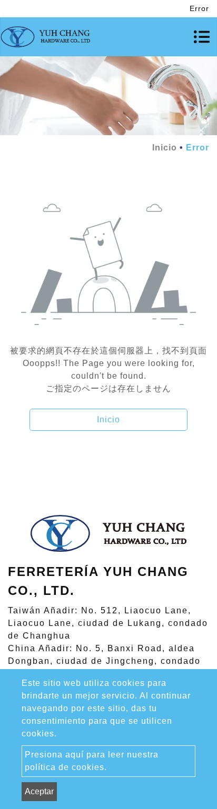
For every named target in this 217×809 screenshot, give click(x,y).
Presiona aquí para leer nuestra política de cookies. (92, 761)
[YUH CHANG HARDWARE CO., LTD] (45, 37)
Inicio (164, 147)
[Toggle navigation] (201, 36)
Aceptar (39, 791)
